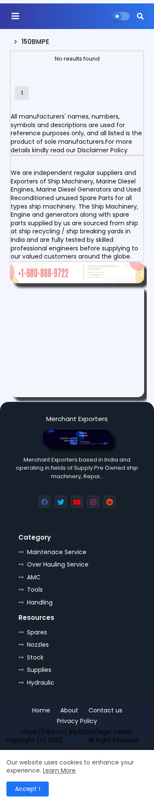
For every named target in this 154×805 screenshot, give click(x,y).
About (69, 710)
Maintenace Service (56, 552)
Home (41, 710)
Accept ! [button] (27, 789)
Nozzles (38, 644)
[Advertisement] (77, 341)
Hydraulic (40, 682)
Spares (37, 632)
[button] (140, 16)
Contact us (105, 710)
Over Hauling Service (58, 564)
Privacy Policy (77, 721)
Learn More (59, 770)
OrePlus (75, 740)
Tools (35, 589)
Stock (35, 657)
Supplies (39, 670)
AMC (34, 577)
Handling (40, 602)
